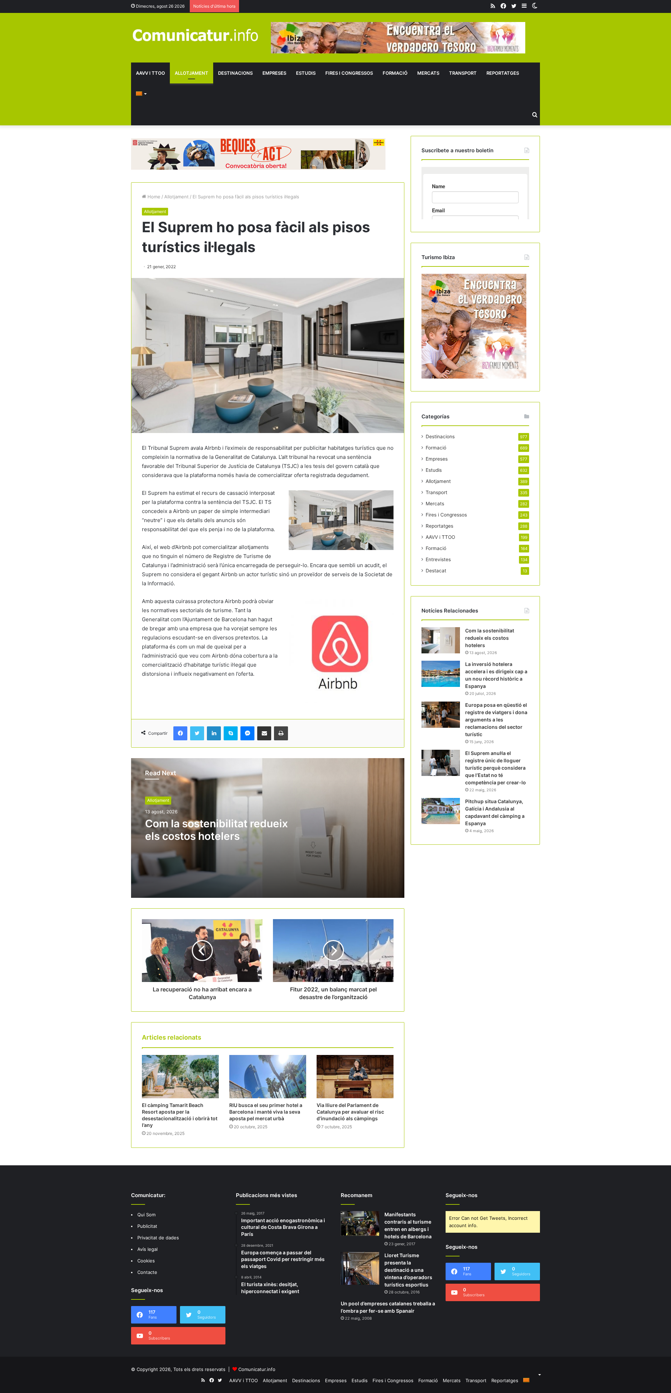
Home (153, 196)
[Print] (281, 733)
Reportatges (502, 73)
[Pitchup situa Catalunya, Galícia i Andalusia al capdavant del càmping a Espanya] (440, 811)
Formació (395, 73)
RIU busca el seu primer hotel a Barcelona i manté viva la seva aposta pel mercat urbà (265, 1111)
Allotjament (191, 73)
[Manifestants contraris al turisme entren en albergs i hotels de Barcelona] (360, 1223)
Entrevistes (438, 559)
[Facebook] (180, 733)
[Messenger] (247, 733)
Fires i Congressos (349, 73)
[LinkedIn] (214, 733)
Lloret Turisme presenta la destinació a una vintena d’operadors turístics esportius (408, 1270)
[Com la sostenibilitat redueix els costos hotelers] (440, 640)
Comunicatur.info (256, 1369)
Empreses (274, 73)
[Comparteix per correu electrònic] (264, 733)
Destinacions (235, 73)
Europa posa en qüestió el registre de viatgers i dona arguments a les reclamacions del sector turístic (496, 719)
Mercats (428, 73)
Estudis (306, 73)
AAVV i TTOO (150, 73)
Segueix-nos (461, 1195)
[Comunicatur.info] (195, 35)
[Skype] (231, 733)
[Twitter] (197, 733)
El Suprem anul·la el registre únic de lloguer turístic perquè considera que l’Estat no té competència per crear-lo (495, 767)
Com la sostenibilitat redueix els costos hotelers (216, 829)
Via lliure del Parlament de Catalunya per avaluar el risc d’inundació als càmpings (350, 1111)
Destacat (436, 570)
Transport (463, 73)
